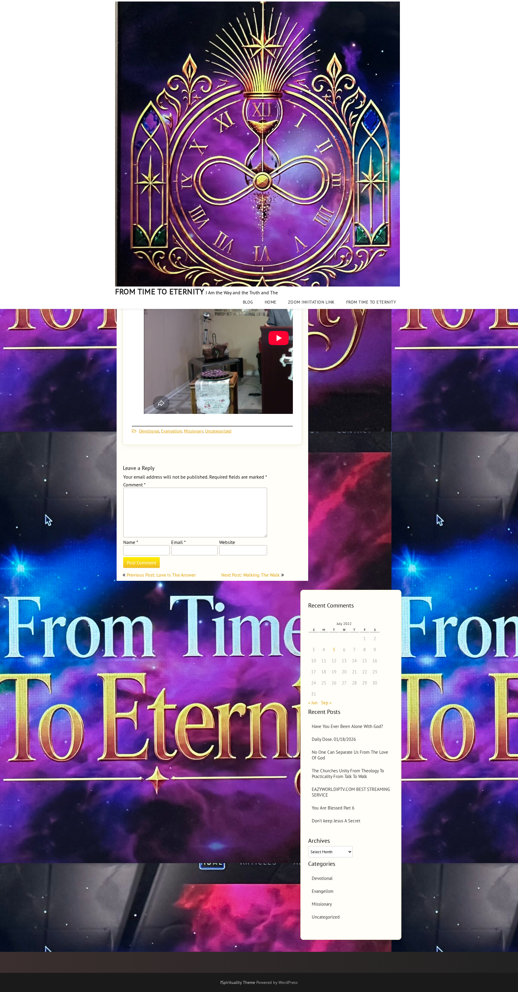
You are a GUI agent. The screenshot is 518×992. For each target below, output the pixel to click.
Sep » (326, 702)
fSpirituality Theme (238, 982)
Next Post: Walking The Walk (250, 575)
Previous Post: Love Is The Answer (161, 575)
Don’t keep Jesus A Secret (336, 821)
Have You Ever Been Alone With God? (347, 726)
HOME (271, 302)
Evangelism (171, 431)
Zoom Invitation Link (311, 302)
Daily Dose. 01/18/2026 (334, 739)
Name (130, 542)
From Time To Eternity (371, 302)
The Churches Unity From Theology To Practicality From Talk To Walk (348, 773)
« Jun (312, 702)
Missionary (193, 431)
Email (178, 542)
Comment (134, 485)
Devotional (149, 431)
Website (227, 542)
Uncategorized (218, 431)
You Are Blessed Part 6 (333, 808)
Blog (248, 302)
